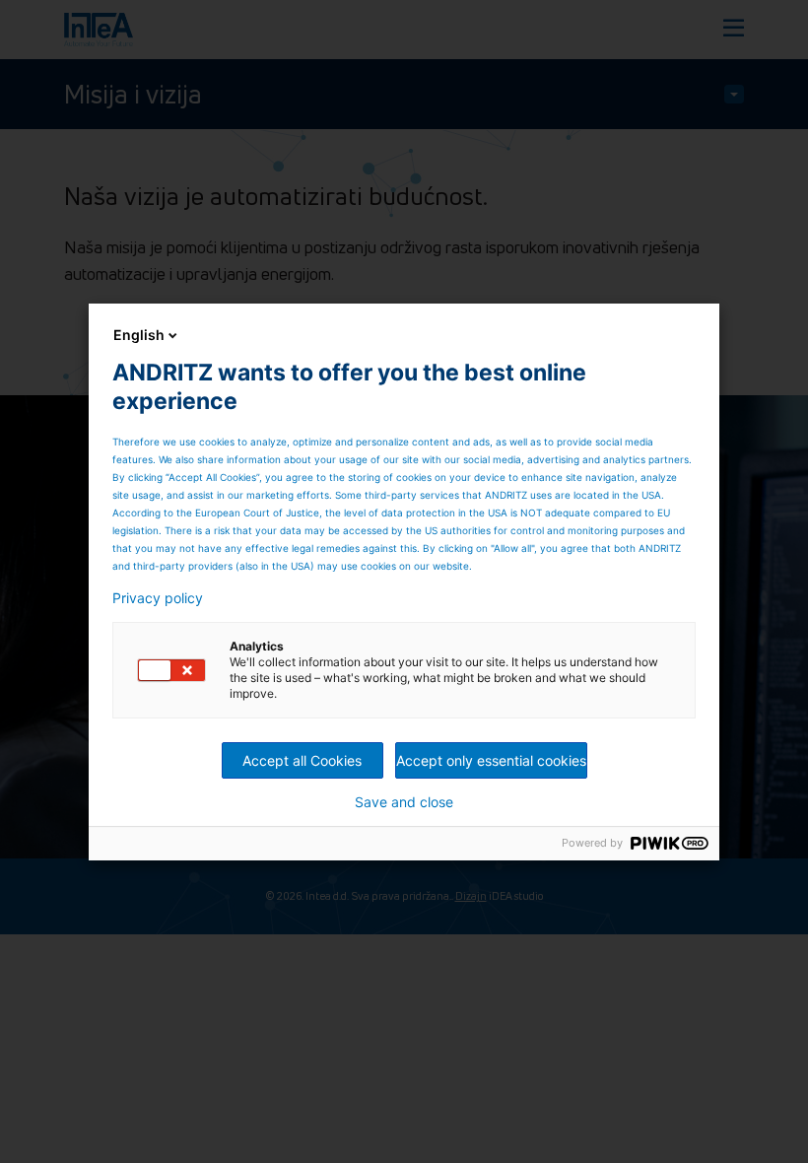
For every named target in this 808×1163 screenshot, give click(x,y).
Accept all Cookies (302, 760)
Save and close (404, 802)
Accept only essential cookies (491, 760)
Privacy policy (157, 598)
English (139, 334)
